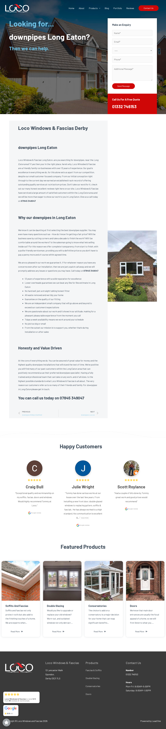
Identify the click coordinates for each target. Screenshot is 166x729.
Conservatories (93, 686)
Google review (36, 513)
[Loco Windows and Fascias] (17, 7)
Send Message (123, 86)
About (81, 8)
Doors (88, 694)
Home (71, 8)
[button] (16, 631)
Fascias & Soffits (94, 670)
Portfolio (117, 8)
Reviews (130, 8)
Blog (107, 8)
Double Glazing (92, 678)
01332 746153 (124, 106)
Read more (85, 518)
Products (93, 8)
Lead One (156, 721)
